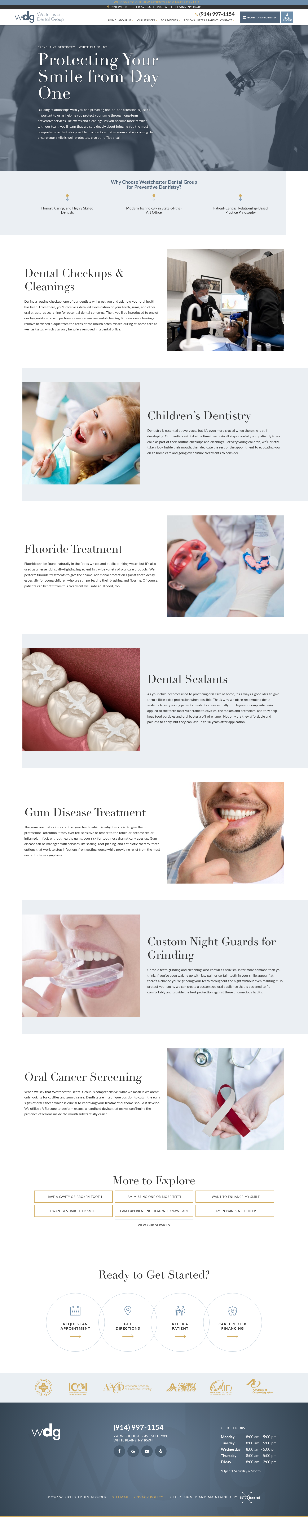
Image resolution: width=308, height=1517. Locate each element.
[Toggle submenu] (133, 20)
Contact (226, 20)
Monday (228, 1436)
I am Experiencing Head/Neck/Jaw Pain (154, 1211)
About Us (124, 20)
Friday (226, 1461)
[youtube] (147, 1451)
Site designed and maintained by (204, 1497)
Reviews (189, 20)
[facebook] (119, 1451)
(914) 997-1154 (217, 13)
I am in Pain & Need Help (235, 1211)
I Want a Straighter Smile (73, 1211)
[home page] (39, 17)
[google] (133, 1451)
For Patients (169, 20)
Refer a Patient (207, 20)
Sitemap (121, 1497)
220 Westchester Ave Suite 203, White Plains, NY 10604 (156, 7)
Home (112, 20)
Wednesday (231, 1449)
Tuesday (228, 1442)
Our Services (146, 20)
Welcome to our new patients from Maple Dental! (156, 2)
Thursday (229, 1455)
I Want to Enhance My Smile (235, 1197)
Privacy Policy (148, 1497)
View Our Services (154, 1225)
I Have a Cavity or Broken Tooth (73, 1197)
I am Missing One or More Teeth (154, 1197)
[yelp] (161, 1451)
